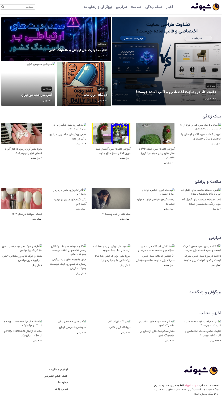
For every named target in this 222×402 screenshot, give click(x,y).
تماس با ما (61, 389)
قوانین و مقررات (58, 369)
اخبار (169, 7)
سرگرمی (121, 7)
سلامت (136, 7)
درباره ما (63, 382)
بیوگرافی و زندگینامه (98, 7)
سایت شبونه (192, 385)
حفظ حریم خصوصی (56, 376)
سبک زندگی (153, 7)
